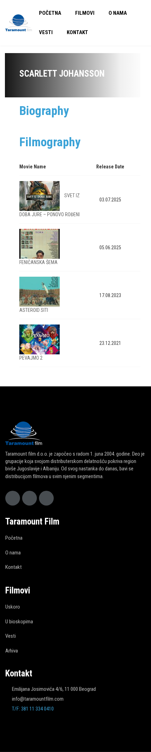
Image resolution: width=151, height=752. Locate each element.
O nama (118, 13)
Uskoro (12, 607)
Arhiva (11, 651)
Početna (50, 13)
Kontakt (77, 32)
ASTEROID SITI (33, 310)
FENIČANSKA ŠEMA (38, 262)
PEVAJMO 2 (30, 358)
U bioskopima (19, 621)
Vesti (46, 32)
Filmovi (84, 13)
